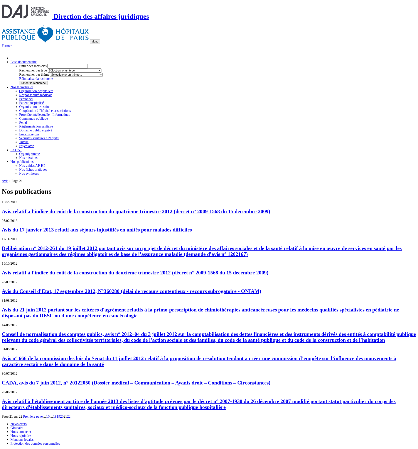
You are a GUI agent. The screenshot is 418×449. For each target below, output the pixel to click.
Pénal (23, 122)
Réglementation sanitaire (36, 126)
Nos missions (28, 158)
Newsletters (18, 424)
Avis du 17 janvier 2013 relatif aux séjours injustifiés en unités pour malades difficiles (97, 230)
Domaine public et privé (35, 130)
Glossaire (16, 428)
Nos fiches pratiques (33, 169)
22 (69, 416)
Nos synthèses (29, 173)
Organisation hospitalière (36, 91)
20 (62, 416)
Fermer (7, 46)
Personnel (26, 99)
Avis (5, 181)
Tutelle (24, 142)
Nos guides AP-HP (32, 165)
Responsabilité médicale (35, 95)
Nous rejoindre (20, 435)
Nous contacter (20, 432)
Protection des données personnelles (35, 443)
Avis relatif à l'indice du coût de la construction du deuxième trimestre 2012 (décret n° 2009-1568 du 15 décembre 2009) (135, 273)
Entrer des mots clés (33, 66)
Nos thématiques (21, 87)
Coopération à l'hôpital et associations (45, 110)
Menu (94, 41)
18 (55, 416)
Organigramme (29, 154)
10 (48, 416)
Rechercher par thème (34, 74)
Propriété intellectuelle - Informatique (44, 114)
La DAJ (16, 150)
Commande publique (33, 118)
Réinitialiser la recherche (36, 78)
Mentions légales (22, 439)
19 (58, 416)
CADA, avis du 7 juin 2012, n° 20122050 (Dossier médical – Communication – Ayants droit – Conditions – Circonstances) (136, 383)
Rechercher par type (33, 70)
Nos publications (22, 161)
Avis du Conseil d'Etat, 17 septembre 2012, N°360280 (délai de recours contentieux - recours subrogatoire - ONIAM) (131, 291)
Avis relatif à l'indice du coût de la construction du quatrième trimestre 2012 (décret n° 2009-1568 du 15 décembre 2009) (136, 211)
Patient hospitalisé (31, 103)
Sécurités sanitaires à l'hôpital (39, 138)
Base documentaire (23, 62)
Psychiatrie (26, 146)
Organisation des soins (34, 107)
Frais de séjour (29, 134)
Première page (32, 416)
